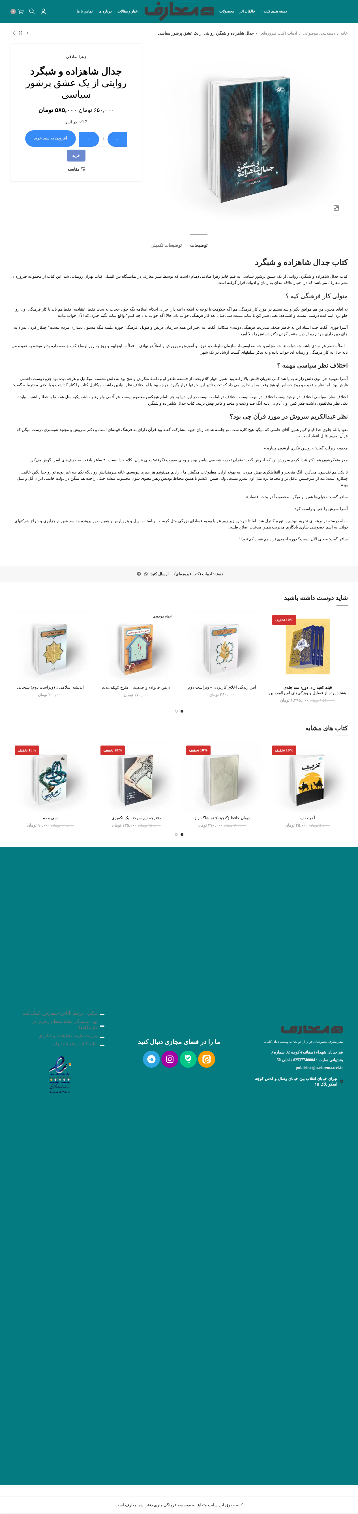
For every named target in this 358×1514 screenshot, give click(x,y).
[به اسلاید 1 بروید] (182, 711)
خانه (344, 33)
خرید (76, 155)
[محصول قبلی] (27, 33)
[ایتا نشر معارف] (206, 1059)
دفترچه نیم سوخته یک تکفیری (136, 818)
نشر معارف (152, 276)
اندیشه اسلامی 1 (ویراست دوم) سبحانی (50, 687)
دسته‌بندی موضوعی (319, 33)
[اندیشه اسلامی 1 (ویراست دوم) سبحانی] (50, 646)
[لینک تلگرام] (139, 574)
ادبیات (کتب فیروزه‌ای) (278, 33)
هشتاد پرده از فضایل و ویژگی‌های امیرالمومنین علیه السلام (307, 693)
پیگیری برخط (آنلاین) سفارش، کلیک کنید (59, 1013)
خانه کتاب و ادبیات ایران (74, 1043)
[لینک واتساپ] (146, 574)
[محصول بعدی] (13, 33)
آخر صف (307, 818)
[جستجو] (32, 11)
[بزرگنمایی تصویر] (336, 208)
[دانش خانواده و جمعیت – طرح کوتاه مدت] (136, 646)
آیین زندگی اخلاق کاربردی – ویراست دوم (222, 687)
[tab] (198, 242)
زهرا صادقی (76, 57)
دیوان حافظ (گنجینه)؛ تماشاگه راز (222, 818)
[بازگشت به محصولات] (20, 33)
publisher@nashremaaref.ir (319, 1067)
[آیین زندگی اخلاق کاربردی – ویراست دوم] (222, 646)
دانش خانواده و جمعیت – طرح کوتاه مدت (136, 687)
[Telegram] (151, 1059)
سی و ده (50, 818)
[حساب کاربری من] (43, 11)
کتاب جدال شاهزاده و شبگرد (171, 403)
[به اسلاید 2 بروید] (176, 711)
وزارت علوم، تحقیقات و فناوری (67, 1035)
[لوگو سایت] (179, 11)
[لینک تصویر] (59, 1073)
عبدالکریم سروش (292, 460)
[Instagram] (169, 1059)
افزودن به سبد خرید (50, 138)
